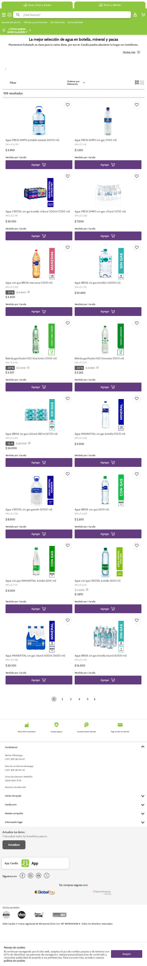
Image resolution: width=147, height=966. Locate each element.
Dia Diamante (57, 22)
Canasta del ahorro (11, 22)
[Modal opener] (28, 292)
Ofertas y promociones (35, 22)
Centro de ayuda (13, 795)
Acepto (126, 954)
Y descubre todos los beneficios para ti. (24, 836)
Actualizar (14, 844)
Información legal (13, 822)
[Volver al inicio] (9, 14)
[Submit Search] (18, 15)
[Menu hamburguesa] (4, 14)
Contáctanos (11, 747)
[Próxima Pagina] (94, 699)
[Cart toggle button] (143, 14)
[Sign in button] (135, 14)
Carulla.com (11, 804)
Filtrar (13, 82)
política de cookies (14, 960)
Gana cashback (75, 22)
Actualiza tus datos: (13, 832)
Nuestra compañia (14, 813)
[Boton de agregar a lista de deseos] (67, 104)
